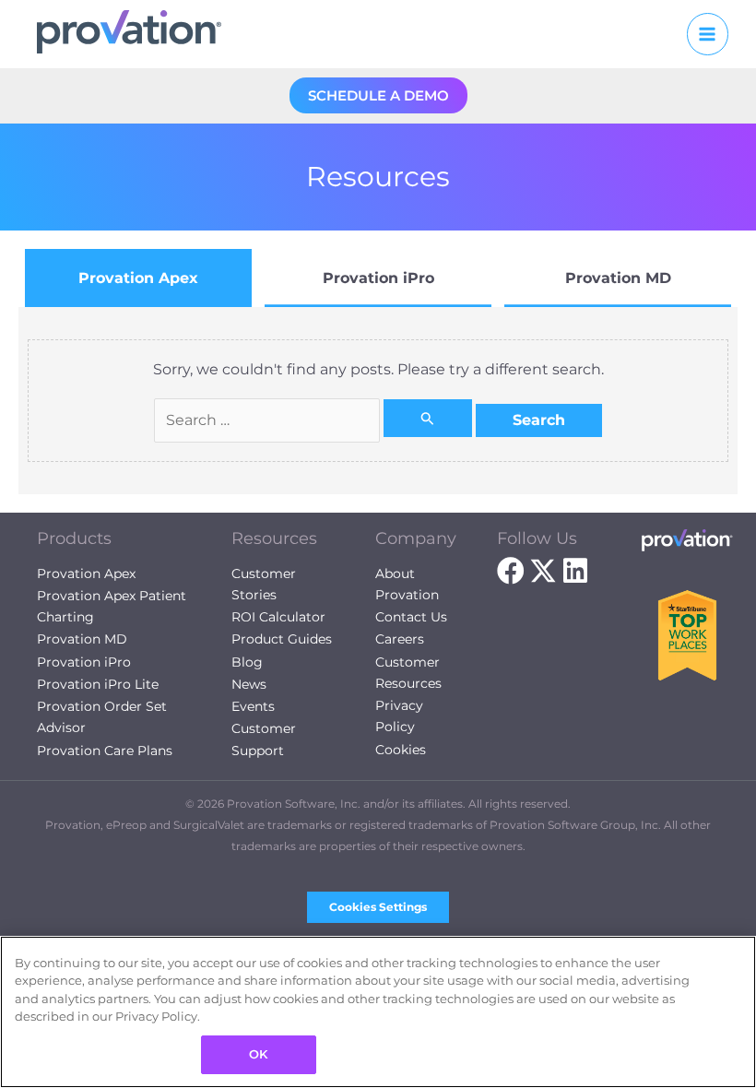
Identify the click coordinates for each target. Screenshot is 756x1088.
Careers (399, 639)
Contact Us (411, 617)
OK (258, 1054)
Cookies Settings (378, 907)
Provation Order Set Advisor (102, 717)
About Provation (407, 584)
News (248, 684)
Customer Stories (263, 584)
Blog (247, 662)
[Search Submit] (428, 418)
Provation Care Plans (104, 750)
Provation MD (82, 639)
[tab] (138, 278)
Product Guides (281, 639)
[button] (378, 95)
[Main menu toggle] (707, 33)
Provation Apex (86, 573)
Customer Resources (408, 673)
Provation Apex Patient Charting (111, 606)
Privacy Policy (399, 716)
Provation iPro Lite (98, 684)
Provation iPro (84, 662)
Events (253, 706)
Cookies (400, 749)
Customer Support (263, 739)
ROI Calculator (278, 617)
